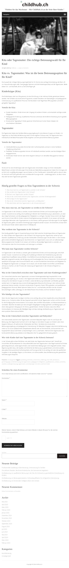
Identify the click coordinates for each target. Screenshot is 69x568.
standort (4, 364)
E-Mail (4, 409)
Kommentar (6, 378)
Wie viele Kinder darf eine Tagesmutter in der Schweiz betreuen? (26, 203)
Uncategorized (12, 360)
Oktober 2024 (6, 521)
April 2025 (5, 504)
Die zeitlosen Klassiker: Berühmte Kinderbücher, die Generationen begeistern (25, 470)
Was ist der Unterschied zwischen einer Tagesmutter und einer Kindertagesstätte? (31, 196)
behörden (30, 360)
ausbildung (24, 360)
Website (4, 418)
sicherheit (62, 362)
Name (4, 400)
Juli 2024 (4, 529)
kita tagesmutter (26, 362)
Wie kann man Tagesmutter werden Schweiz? (20, 194)
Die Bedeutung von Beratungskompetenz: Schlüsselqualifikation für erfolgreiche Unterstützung (30, 478)
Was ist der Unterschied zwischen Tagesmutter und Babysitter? (26, 201)
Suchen (4, 452)
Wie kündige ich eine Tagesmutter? (17, 199)
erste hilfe (49, 360)
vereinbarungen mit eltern (33, 364)
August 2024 (6, 526)
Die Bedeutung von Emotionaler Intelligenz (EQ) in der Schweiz (20, 481)
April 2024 (5, 537)
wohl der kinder (45, 364)
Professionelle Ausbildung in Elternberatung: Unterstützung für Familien (23, 467)
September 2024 (7, 523)
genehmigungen (6, 362)
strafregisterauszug (12, 364)
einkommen (36, 360)
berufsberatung (6, 553)
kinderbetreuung (16, 362)
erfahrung (43, 360)
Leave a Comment (23, 68)
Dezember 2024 (7, 515)
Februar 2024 (6, 543)
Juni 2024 (5, 532)
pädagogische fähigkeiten (38, 362)
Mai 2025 (5, 502)
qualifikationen (50, 362)
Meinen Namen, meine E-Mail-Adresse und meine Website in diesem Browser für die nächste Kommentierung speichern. (30, 431)
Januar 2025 (5, 513)
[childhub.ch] (34, 4)
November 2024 (7, 518)
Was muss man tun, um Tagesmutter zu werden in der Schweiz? (26, 190)
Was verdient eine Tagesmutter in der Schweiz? (21, 192)
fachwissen (56, 360)
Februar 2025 (6, 510)
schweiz (57, 362)
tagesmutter (22, 364)
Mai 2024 (5, 534)
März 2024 (5, 540)
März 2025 (5, 507)
